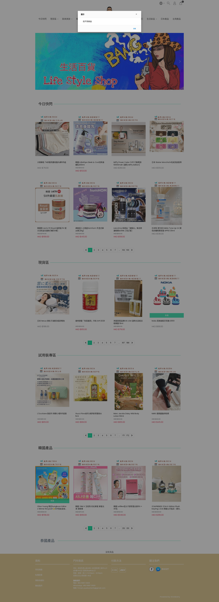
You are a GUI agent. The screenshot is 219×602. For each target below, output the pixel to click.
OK (134, 28)
